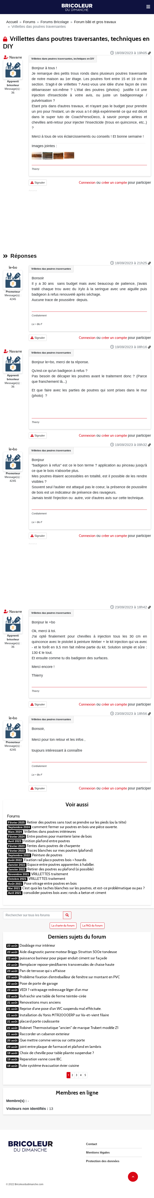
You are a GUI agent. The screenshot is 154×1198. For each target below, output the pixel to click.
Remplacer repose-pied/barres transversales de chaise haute (67, 964)
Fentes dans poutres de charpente (53, 846)
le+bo (13, 267)
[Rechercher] (67, 915)
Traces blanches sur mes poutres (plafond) (60, 850)
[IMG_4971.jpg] (58, 155)
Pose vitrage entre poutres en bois (50, 883)
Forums (29, 22)
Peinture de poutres (47, 855)
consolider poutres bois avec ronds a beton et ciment (64, 893)
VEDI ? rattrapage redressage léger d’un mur (54, 989)
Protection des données (102, 1161)
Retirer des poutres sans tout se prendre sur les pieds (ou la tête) (76, 822)
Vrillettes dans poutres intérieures (50, 831)
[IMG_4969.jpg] (37, 155)
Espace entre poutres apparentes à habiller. (60, 864)
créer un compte (114, 182)
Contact (91, 1144)
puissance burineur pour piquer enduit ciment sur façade (63, 958)
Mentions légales (98, 1152)
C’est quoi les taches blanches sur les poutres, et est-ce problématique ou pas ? (83, 888)
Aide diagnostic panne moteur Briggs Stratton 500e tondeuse (68, 952)
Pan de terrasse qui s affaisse (42, 971)
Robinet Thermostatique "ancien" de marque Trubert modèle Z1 (69, 1028)
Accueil (12, 22)
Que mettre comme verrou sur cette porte (52, 1040)
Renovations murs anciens (40, 1002)
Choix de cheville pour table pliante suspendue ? (57, 1053)
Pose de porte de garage (39, 983)
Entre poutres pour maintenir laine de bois (59, 836)
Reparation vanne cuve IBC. (41, 1059)
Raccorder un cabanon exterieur (45, 1034)
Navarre (15, 57)
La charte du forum (63, 925)
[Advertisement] (90, 220)
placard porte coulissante (39, 1021)
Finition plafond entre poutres (46, 841)
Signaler (39, 182)
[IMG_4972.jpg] (69, 155)
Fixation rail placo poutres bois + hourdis (55, 860)
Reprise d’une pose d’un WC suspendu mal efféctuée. (60, 1008)
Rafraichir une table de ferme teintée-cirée (53, 996)
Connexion (87, 182)
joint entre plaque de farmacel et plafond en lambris (60, 1046)
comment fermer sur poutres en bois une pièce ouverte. (75, 827)
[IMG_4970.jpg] (48, 155)
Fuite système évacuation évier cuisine (49, 1065)
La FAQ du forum (92, 925)
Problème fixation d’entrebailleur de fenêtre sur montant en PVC (70, 977)
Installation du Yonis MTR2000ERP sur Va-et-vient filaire (64, 1015)
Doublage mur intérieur (37, 945)
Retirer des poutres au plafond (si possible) (60, 869)
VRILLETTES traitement (49, 874)
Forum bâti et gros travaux (95, 22)
